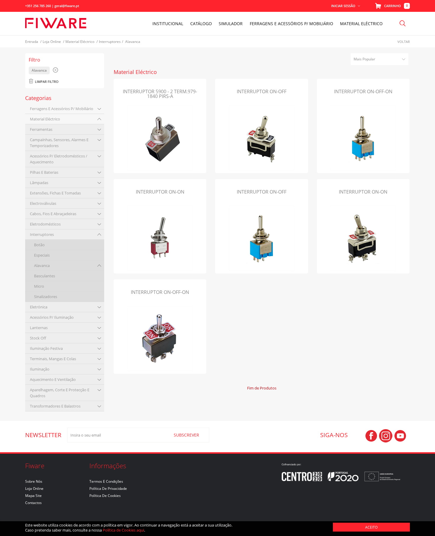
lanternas (39, 327)
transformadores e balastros (55, 406)
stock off (38, 338)
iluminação (39, 369)
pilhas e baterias (44, 172)
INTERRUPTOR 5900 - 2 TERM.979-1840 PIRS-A (160, 93)
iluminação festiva (46, 348)
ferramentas (41, 129)
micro (39, 286)
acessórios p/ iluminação (52, 317)
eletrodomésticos (45, 224)
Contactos (33, 502)
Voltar (403, 41)
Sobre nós (33, 481)
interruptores (42, 234)
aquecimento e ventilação (53, 379)
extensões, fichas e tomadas (55, 193)
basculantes (44, 276)
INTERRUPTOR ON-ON (160, 192)
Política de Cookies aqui (123, 530)
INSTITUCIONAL (167, 23)
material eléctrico (45, 119)
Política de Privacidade (108, 488)
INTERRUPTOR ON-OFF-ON (363, 91)
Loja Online (34, 488)
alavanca (42, 265)
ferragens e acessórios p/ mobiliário (61, 108)
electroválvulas (43, 203)
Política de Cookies (105, 495)
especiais (42, 255)
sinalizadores (45, 296)
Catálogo (201, 23)
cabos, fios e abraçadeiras (53, 213)
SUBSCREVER (186, 435)
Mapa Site (33, 495)
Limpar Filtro (47, 81)
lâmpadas (39, 182)
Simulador (231, 23)
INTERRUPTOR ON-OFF (261, 91)
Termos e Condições (106, 481)
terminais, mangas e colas (53, 358)
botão (39, 244)
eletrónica (38, 307)
